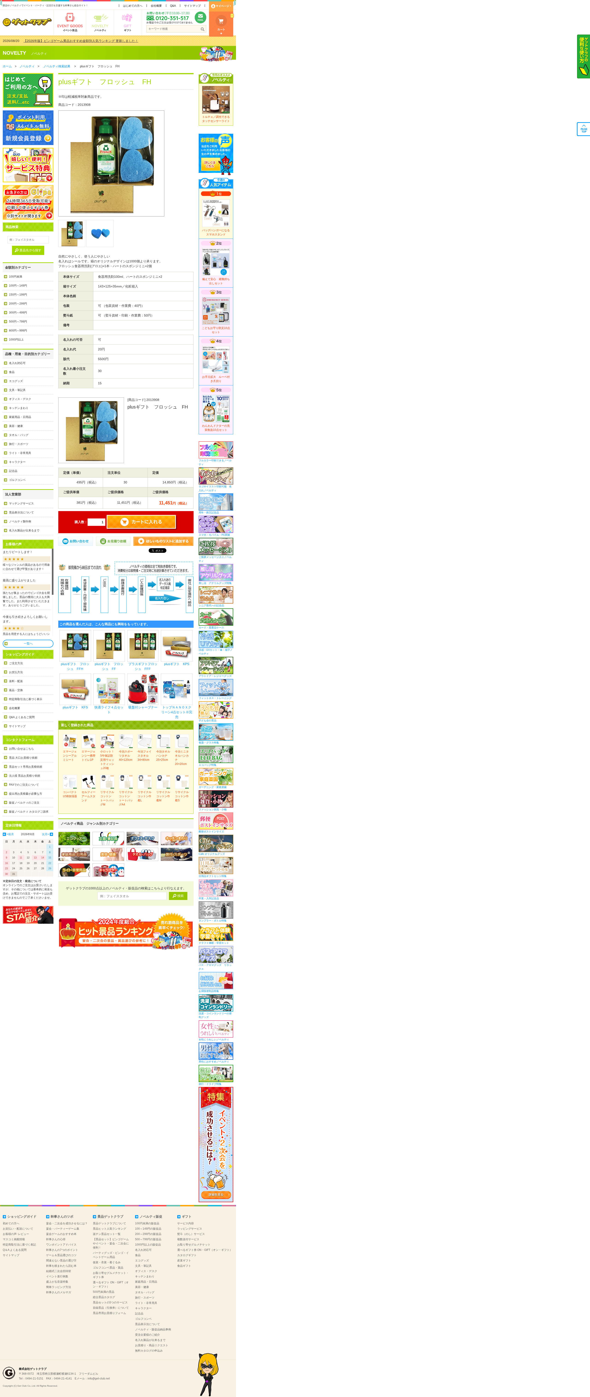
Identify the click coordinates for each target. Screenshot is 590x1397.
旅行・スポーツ (18, 444)
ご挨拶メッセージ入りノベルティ (215, 559)
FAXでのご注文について (24, 784)
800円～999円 (18, 330)
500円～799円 (18, 321)
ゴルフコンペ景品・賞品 (108, 1267)
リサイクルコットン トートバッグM (107, 798)
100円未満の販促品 (147, 1223)
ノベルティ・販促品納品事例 (153, 1329)
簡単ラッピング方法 (58, 1287)
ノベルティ (39, 53)
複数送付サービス (188, 1239)
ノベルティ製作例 (20, 521)
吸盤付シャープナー (142, 707)
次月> (45, 834)
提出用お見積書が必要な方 (25, 793)
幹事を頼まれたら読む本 (61, 1265)
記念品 (13, 471)
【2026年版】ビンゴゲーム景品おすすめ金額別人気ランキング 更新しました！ (81, 41)
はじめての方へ (132, 5)
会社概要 (156, 5)
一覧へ (28, 643)
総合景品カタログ (104, 1297)
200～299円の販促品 (148, 1234)
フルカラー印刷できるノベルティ (215, 462)
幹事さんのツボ (62, 1216)
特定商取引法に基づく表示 (25, 699)
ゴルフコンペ (17, 480)
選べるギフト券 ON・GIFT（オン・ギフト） (204, 1250)
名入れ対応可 (17, 363)
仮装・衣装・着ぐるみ (107, 1262)
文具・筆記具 (17, 390)
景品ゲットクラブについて (109, 1223)
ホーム (7, 66)
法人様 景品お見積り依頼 (24, 775)
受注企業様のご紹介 (147, 1334)
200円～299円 (18, 303)
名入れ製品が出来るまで (24, 530)
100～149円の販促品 (148, 1228)
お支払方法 (16, 672)
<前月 (10, 834)
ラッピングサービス (189, 1228)
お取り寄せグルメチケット (193, 1244)
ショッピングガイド (21, 1216)
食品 (12, 372)
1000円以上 (16, 339)
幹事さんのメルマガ (58, 1292)
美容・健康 (16, 426)
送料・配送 (16, 681)
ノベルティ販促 (151, 1216)
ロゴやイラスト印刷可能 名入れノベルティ (215, 488)
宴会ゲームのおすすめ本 (61, 1234)
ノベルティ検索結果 (56, 66)
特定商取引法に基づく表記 (19, 1244)
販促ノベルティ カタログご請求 (28, 811)
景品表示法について (21, 512)
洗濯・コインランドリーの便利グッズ (215, 1015)
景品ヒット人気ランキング (109, 1228)
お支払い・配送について (18, 1228)
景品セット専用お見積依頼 (25, 766)
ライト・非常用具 (20, 453)
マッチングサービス (21, 503)
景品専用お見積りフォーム (109, 1313)
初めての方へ (11, 1223)
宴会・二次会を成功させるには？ (67, 1223)
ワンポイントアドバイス (61, 1244)
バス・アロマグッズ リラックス (215, 967)
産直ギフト (184, 1260)
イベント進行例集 (57, 1276)
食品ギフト (184, 1265)
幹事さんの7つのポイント (62, 1250)
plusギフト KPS (176, 664)
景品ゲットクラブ (110, 1216)
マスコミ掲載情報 (14, 1239)
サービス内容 (185, 1223)
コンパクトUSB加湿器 (70, 794)
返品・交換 (16, 690)
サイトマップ (192, 5)
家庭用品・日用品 (20, 417)
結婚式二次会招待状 (58, 1271)
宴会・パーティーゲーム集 (62, 1228)
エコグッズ (16, 381)
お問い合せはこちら (21, 748)
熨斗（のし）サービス (191, 1234)
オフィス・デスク (20, 399)
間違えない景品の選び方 (61, 1260)
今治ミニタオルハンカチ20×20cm (182, 758)
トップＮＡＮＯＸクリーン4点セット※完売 (176, 712)
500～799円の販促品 (148, 1239)
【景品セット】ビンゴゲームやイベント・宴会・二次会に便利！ (111, 1243)
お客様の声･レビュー (16, 1234)
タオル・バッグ (18, 435)
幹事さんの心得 (55, 1239)
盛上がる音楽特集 (57, 1281)
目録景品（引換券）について (111, 1307)
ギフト (187, 1216)
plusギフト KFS (75, 707)
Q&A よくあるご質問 (22, 717)
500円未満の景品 (103, 1291)
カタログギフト (187, 1255)
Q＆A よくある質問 (15, 1250)
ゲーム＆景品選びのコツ (61, 1255)
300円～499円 (18, 312)
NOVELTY (14, 53)
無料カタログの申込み (149, 1350)
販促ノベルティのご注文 (24, 802)
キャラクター (17, 462)
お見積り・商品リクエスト (151, 1345)
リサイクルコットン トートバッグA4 (126, 798)
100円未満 (15, 276)
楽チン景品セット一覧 (107, 1234)
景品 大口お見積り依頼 (23, 757)
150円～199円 (18, 294)
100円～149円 (18, 285)
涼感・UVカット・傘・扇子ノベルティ (216, 651)
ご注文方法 (16, 663)
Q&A (173, 5)
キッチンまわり (18, 408)
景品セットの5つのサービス (110, 1302)
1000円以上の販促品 (148, 1244)
